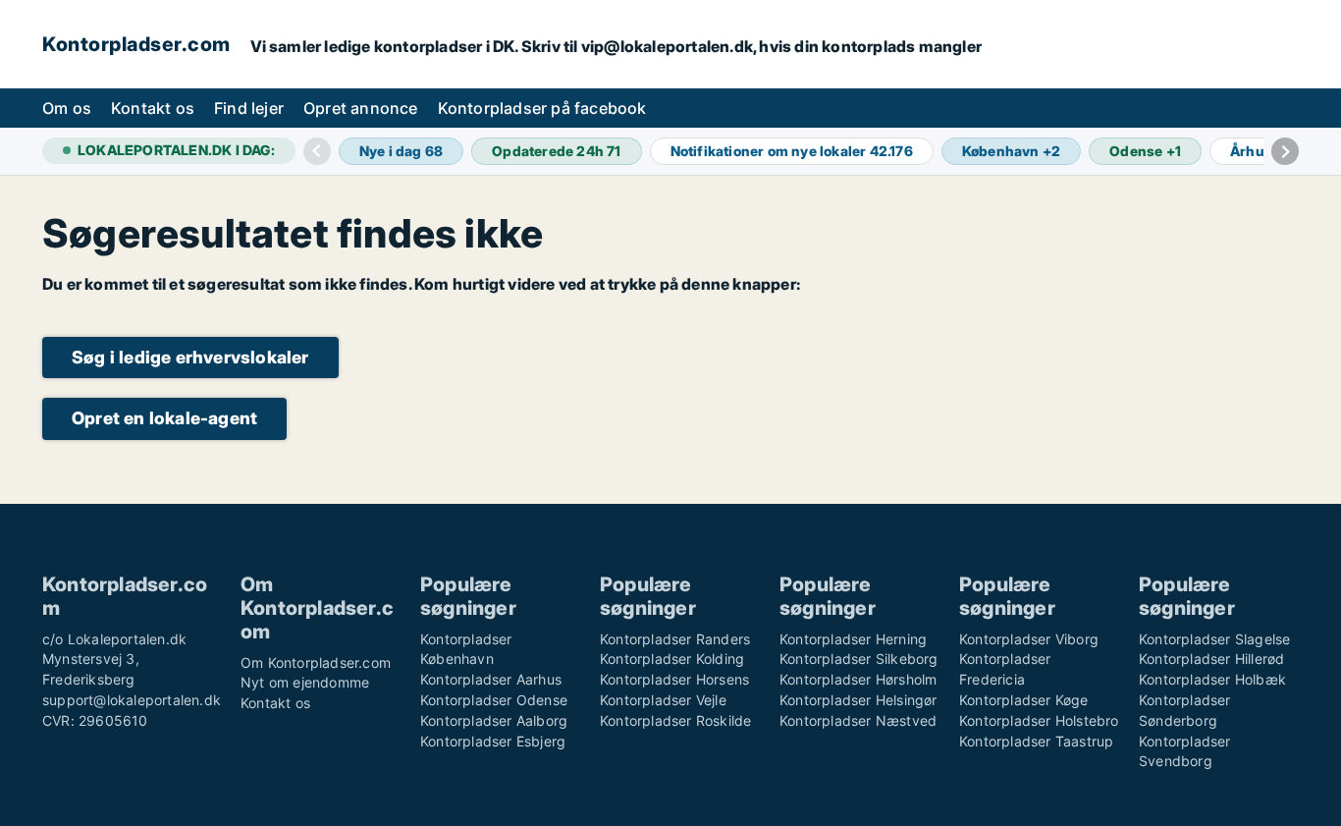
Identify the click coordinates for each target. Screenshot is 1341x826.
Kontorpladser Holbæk (1212, 679)
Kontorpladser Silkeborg (859, 658)
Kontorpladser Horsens (674, 679)
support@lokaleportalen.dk (131, 699)
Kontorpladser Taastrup (1036, 741)
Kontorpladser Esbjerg (492, 741)
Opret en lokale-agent (164, 418)
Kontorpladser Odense (493, 699)
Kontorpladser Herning (853, 639)
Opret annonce (360, 108)
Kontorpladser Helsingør (858, 699)
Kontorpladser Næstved (858, 720)
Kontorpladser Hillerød (1211, 658)
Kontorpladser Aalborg (493, 720)
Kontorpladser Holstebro (1039, 720)
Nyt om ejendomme (305, 682)
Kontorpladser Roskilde (675, 720)
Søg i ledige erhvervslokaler (190, 357)
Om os (66, 108)
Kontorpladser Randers (675, 639)
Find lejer (249, 108)
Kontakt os (152, 108)
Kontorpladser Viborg (1029, 639)
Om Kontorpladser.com (316, 662)
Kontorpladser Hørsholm (858, 679)
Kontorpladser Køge (1024, 699)
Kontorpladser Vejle (663, 699)
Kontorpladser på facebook (542, 108)
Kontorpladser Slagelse (1214, 639)
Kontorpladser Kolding (672, 658)
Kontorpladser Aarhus (491, 679)
